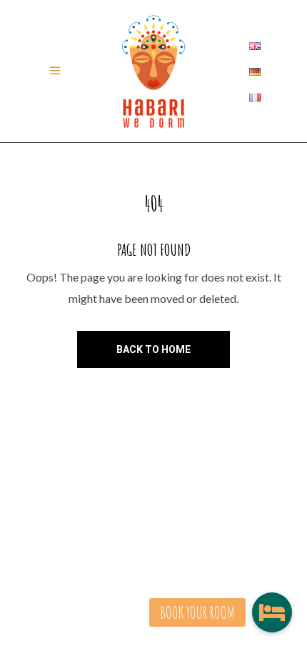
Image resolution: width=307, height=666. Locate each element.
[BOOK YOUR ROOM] (272, 612)
